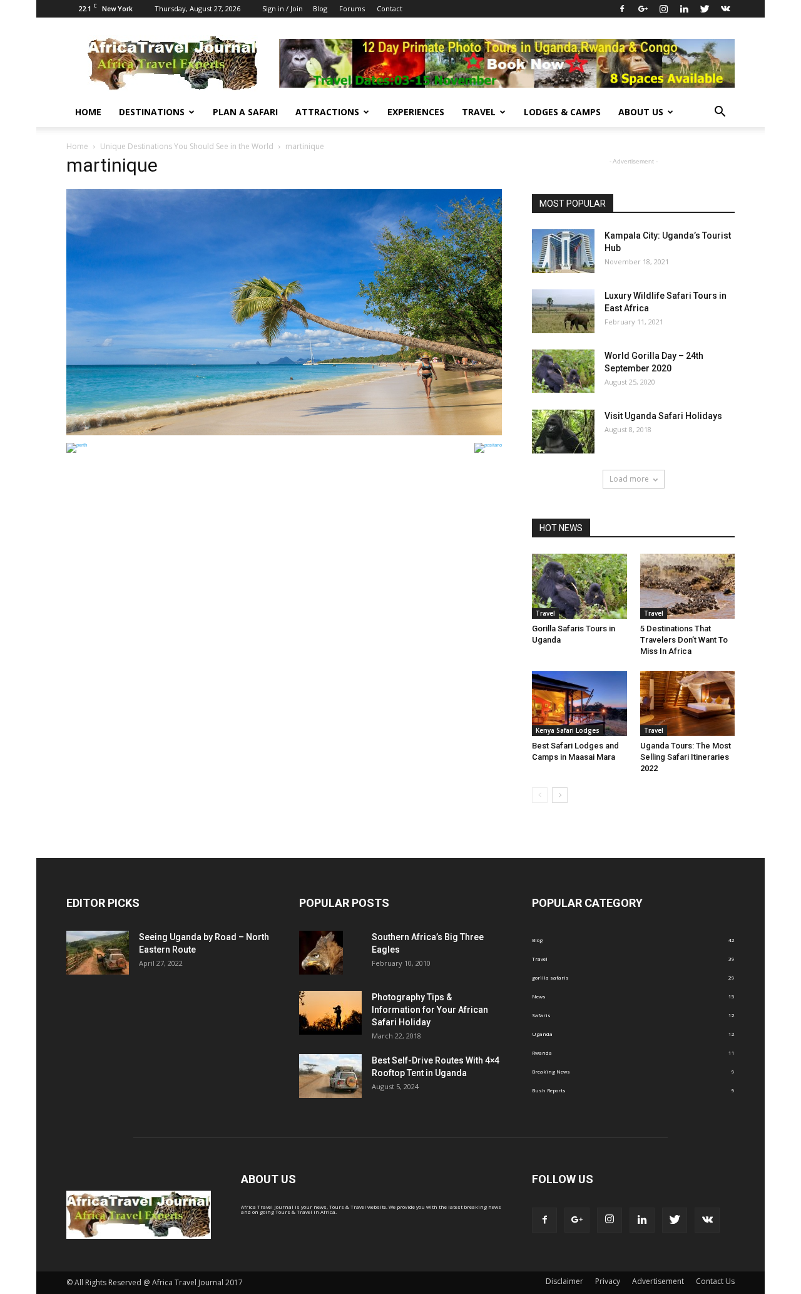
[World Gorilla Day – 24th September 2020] (563, 371)
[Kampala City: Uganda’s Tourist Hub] (563, 251)
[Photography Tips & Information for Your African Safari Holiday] (330, 1013)
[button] (720, 112)
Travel (479, 112)
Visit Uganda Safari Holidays (663, 416)
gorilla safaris (550, 977)
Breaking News (551, 1071)
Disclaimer (564, 1281)
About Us (640, 112)
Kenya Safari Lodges (567, 730)
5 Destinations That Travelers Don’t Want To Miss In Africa (684, 640)
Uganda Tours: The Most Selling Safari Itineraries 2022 (685, 757)
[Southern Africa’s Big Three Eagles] (321, 953)
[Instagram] (663, 9)
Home (88, 112)
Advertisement (658, 1281)
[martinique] (284, 434)
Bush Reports (549, 1090)
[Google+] (642, 9)
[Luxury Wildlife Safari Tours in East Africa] (563, 311)
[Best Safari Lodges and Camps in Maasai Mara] (579, 703)
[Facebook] (622, 9)
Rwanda (542, 1052)
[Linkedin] (684, 9)
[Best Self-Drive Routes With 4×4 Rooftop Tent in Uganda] (330, 1076)
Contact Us (715, 1281)
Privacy (607, 1281)
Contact (389, 8)
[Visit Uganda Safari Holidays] (563, 431)
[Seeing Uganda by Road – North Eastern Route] (97, 953)
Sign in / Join (282, 8)
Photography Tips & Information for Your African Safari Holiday (430, 1009)
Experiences (415, 112)
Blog (320, 8)
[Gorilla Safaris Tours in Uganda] (579, 586)
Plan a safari (245, 112)
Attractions (327, 112)
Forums (352, 8)
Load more (629, 479)
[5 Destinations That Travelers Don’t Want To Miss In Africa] (687, 586)
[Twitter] (704, 9)
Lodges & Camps (562, 112)
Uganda (542, 1033)
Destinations (152, 112)
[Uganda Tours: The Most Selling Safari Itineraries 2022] (687, 703)
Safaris (541, 1015)
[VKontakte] (725, 9)
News (539, 996)
